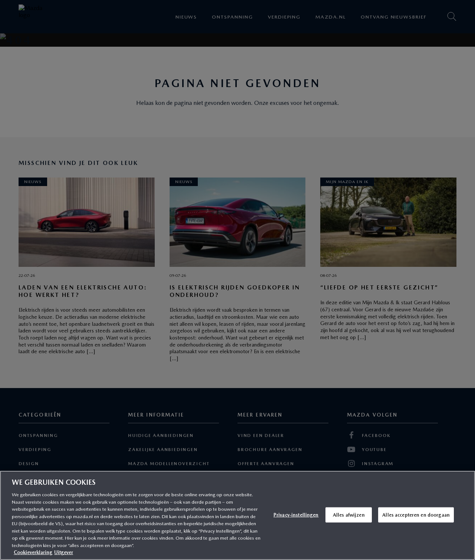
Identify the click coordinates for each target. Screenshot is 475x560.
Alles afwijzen (349, 514)
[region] (237, 515)
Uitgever (63, 552)
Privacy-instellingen (296, 514)
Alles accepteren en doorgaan (416, 514)
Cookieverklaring (33, 552)
